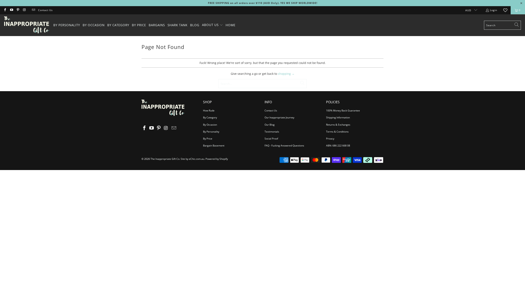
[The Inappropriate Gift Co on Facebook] (5, 10)
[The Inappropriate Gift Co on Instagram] (24, 10)
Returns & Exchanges (338, 124)
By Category (210, 117)
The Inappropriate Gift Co (165, 159)
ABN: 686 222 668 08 (338, 145)
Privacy (330, 138)
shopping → (286, 74)
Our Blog (270, 124)
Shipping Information (338, 117)
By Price (207, 138)
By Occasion (210, 124)
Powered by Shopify (216, 159)
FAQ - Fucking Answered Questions (284, 145)
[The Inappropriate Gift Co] (26, 25)
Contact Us (45, 10)
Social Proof (271, 138)
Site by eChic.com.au (192, 159)
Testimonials (272, 131)
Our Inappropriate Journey (279, 117)
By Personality (211, 131)
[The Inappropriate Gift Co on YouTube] (11, 10)
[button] (212, 25)
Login (493, 10)
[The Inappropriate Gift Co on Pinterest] (17, 10)
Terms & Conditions (337, 131)
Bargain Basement (213, 145)
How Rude (209, 110)
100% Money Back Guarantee (343, 110)
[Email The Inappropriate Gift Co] (33, 10)
